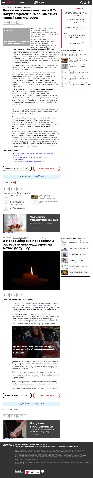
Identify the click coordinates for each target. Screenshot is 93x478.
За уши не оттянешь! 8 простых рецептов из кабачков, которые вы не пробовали (79, 272)
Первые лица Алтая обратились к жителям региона (76, 28)
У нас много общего (16, 195)
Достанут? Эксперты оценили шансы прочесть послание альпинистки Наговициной (79, 72)
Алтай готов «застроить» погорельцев (29, 161)
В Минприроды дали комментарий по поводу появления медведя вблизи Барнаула (76, 35)
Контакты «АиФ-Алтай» (21, 444)
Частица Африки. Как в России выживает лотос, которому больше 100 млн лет (79, 78)
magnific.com (6, 290)
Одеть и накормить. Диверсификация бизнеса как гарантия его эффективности (47, 197)
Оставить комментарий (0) (46, 168)
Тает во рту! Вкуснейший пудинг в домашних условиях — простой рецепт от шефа (79, 60)
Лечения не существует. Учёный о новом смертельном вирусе (78, 65)
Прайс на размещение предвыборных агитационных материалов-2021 (35, 446)
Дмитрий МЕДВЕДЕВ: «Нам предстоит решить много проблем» (18, 208)
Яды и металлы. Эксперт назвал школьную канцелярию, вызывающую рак (78, 260)
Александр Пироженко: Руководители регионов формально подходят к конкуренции (13, 203)
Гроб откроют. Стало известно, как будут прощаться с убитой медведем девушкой (33, 348)
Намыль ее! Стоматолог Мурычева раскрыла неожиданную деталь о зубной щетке (79, 266)
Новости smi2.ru (9, 232)
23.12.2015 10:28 (7, 7)
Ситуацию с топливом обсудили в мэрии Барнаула (75, 42)
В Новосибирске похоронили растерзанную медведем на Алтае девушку (75, 13)
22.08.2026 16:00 (7, 238)
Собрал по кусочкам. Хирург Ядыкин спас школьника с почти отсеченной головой (79, 84)
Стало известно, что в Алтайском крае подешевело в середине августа (76, 21)
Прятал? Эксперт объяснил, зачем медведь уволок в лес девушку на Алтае (79, 242)
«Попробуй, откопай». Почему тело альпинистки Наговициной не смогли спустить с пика (79, 254)
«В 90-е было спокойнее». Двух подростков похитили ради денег (78, 247)
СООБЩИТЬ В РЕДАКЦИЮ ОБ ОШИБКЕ (68, 446)
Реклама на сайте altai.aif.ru (38, 444)
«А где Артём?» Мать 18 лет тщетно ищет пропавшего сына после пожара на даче (79, 54)
